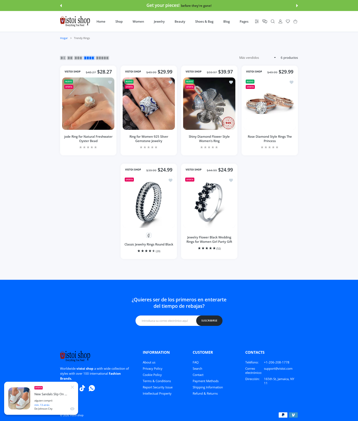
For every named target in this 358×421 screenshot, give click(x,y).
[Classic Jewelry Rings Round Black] (149, 202)
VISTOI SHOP (73, 71)
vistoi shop (76, 415)
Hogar (64, 38)
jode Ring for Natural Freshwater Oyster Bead (88, 138)
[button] (61, 5)
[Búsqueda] (273, 21)
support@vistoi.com (278, 368)
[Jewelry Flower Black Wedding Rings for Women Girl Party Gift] (209, 202)
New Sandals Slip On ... (50, 394)
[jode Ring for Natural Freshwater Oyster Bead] (88, 103)
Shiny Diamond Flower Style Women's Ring (209, 138)
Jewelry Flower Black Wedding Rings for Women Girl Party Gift (209, 239)
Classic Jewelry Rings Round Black (149, 244)
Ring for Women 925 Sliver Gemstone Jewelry (148, 138)
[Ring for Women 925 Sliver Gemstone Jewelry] (149, 103)
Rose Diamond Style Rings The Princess (270, 138)
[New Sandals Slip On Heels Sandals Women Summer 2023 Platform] (19, 398)
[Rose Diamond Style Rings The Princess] (270, 103)
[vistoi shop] (75, 21)
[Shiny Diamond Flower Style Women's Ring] (209, 103)
